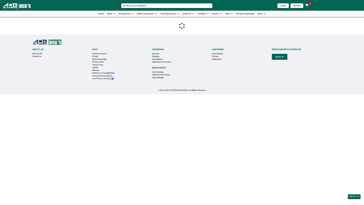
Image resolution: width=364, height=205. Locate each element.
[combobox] (165, 6)
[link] (101, 14)
